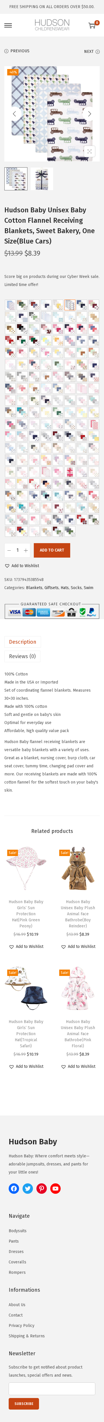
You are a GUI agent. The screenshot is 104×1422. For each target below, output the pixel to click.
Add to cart (52, 550)
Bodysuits (18, 1230)
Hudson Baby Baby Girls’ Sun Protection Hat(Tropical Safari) (26, 1033)
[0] (91, 25)
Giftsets (51, 587)
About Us (17, 1304)
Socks (76, 587)
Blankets (34, 587)
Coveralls (17, 1262)
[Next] (89, 114)
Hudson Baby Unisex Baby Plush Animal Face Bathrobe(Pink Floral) (78, 1033)
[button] (21, 566)
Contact (16, 1315)
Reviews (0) (22, 656)
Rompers (17, 1272)
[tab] (52, 642)
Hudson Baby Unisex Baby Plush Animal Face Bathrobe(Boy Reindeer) (78, 914)
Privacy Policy (21, 1325)
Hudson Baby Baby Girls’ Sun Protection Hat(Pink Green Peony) (26, 914)
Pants (14, 1241)
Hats (65, 587)
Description (22, 642)
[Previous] (14, 114)
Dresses (16, 1251)
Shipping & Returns (27, 1336)
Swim (88, 587)
